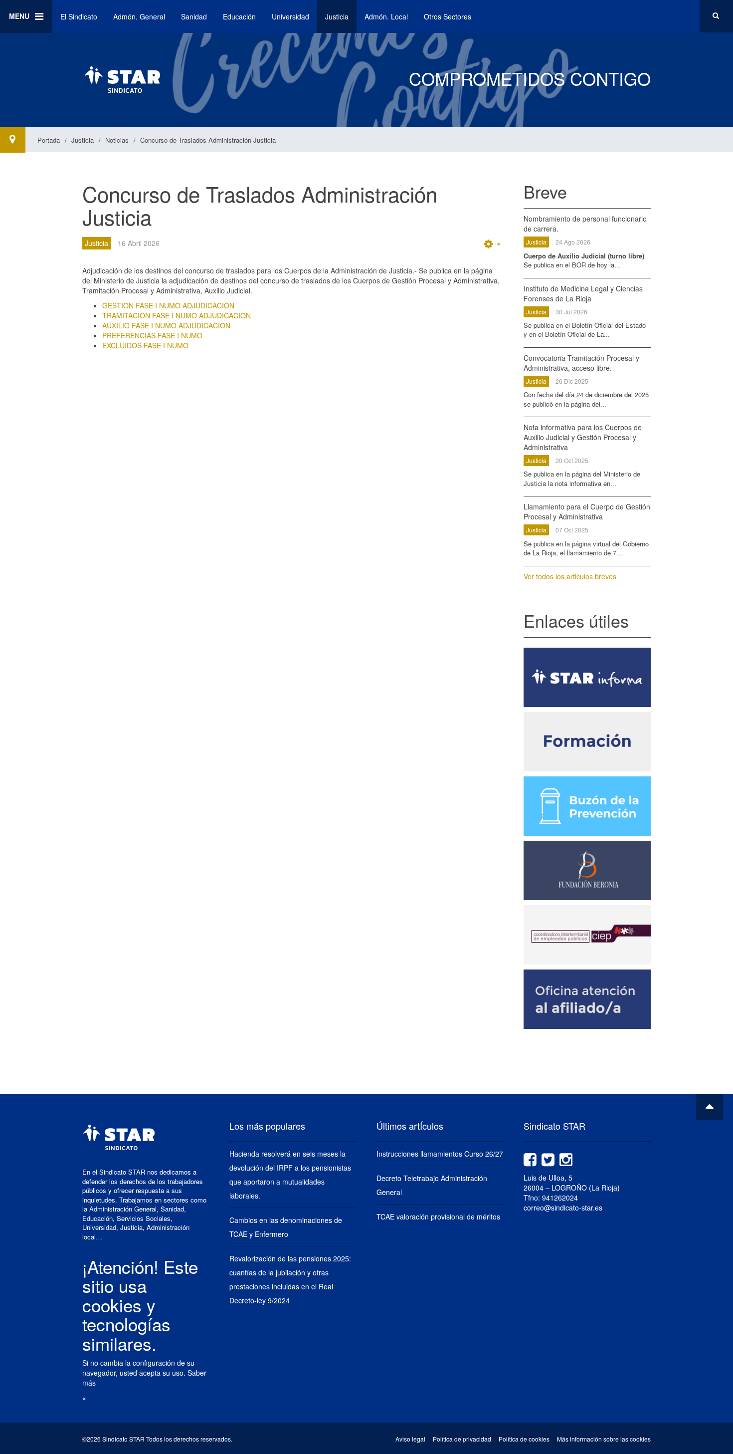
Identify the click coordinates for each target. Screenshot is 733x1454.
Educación (239, 16)
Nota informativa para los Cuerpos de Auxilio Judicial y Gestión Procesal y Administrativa (583, 437)
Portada (48, 140)
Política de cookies (524, 1439)
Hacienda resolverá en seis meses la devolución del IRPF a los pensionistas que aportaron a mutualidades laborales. (290, 1175)
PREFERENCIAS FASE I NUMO (152, 335)
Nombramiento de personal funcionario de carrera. (585, 224)
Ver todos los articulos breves (570, 576)
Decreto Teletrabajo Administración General (431, 1185)
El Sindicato (78, 16)
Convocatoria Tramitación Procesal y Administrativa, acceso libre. (581, 363)
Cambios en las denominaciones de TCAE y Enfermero (285, 1227)
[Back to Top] (709, 1107)
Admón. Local (386, 16)
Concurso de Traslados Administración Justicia (259, 205)
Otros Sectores (447, 16)
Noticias (117, 140)
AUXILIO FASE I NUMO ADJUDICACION (166, 325)
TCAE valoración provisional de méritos (438, 1216)
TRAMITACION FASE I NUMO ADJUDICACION (176, 315)
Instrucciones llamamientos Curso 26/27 (439, 1154)
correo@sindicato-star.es (563, 1207)
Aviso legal (410, 1439)
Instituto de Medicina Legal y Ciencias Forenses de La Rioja (583, 293)
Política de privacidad (462, 1439)
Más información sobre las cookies (604, 1439)
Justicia (337, 16)
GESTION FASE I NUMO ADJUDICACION (168, 305)
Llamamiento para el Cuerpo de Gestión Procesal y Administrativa (587, 511)
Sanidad (194, 16)
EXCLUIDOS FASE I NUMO (145, 345)
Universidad (290, 16)
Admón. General (139, 16)
